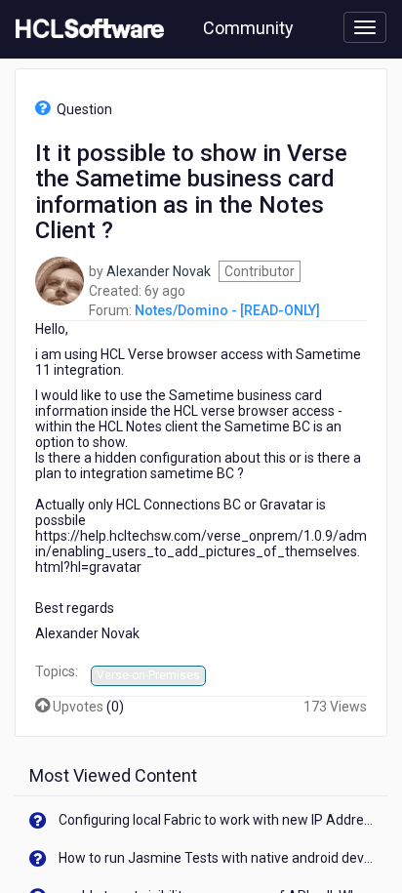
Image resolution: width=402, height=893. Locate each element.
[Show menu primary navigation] (364, 27)
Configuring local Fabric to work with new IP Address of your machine (216, 820)
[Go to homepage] (86, 29)
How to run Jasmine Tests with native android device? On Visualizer (216, 858)
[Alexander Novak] (59, 279)
